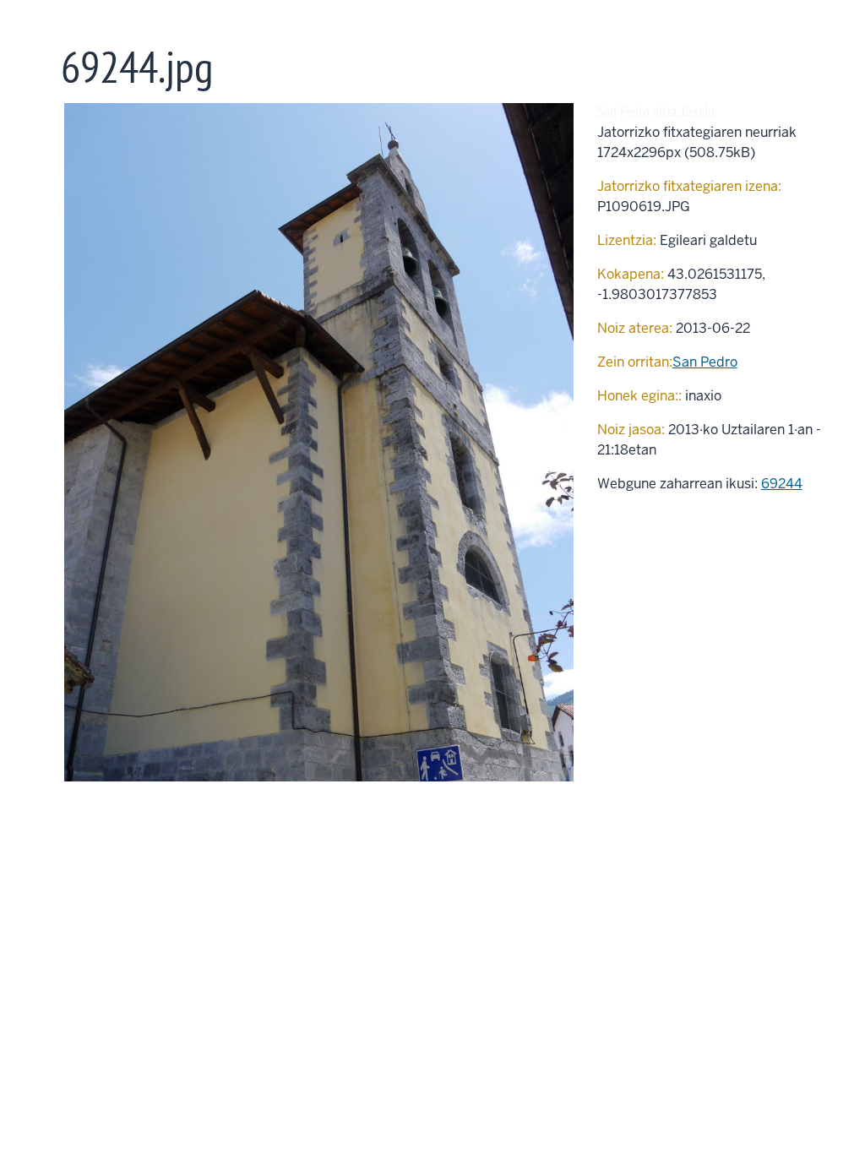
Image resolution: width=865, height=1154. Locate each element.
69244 (781, 484)
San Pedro (704, 362)
